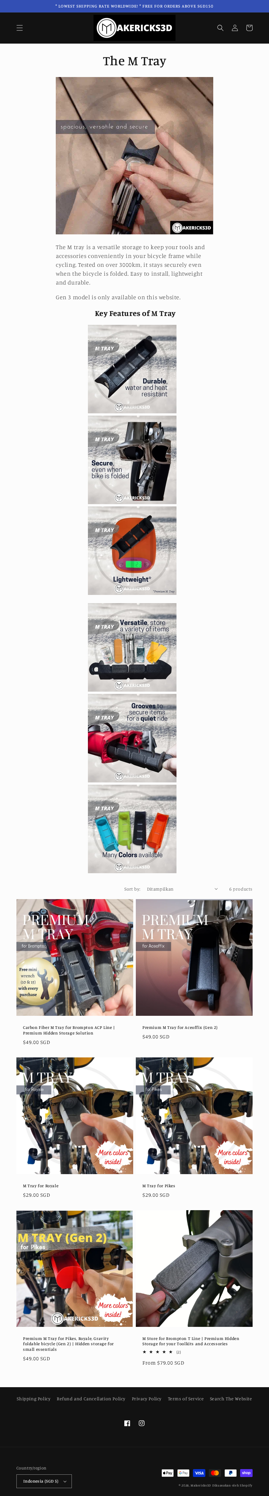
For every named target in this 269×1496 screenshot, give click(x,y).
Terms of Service (186, 1398)
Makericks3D (201, 1485)
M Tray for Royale (40, 1185)
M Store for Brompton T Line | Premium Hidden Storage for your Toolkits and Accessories (190, 1341)
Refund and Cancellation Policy (91, 1398)
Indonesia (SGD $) (41, 1481)
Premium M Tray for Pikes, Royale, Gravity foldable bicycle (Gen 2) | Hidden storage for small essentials (68, 1344)
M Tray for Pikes (159, 1185)
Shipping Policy (34, 1398)
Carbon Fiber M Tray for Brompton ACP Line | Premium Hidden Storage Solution (69, 1030)
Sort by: (132, 889)
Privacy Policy (147, 1398)
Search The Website (231, 1398)
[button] (19, 28)
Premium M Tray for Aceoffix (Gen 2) (180, 1027)
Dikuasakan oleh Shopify (232, 1485)
